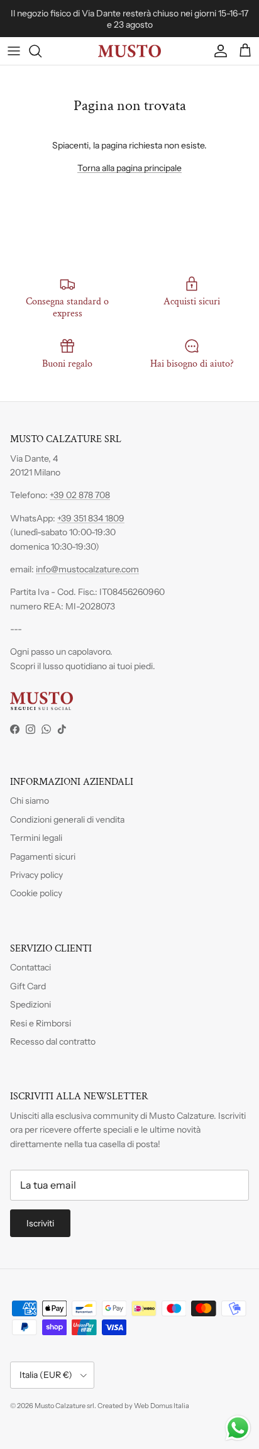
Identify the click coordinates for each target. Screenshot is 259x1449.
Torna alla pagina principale (129, 168)
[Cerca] (41, 51)
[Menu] (14, 51)
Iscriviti (40, 1223)
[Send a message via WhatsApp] (238, 1428)
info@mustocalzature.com (87, 569)
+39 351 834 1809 (90, 518)
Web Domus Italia (161, 1405)
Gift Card (28, 986)
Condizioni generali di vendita (67, 819)
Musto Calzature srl (64, 1405)
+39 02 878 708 (80, 495)
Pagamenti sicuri (42, 856)
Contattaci (30, 967)
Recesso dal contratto (53, 1041)
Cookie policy (36, 893)
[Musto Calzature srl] (129, 51)
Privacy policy (36, 874)
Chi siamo (29, 800)
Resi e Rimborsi (40, 1023)
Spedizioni (30, 1004)
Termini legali (36, 837)
